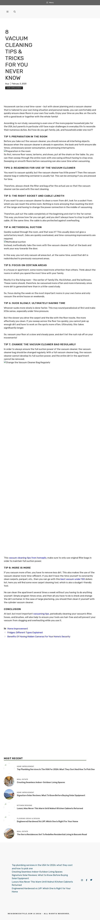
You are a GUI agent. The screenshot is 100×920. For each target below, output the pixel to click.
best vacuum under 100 (73, 579)
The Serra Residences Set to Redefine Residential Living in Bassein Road (52, 834)
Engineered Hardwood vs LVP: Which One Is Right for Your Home (47, 821)
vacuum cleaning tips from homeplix (27, 557)
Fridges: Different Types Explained (25, 632)
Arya (7, 84)
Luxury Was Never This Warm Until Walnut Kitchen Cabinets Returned (50, 808)
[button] (14, 12)
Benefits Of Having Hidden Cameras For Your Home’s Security (38, 636)
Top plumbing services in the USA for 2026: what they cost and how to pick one (56, 769)
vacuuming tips (41, 613)
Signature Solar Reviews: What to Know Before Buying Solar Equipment (51, 795)
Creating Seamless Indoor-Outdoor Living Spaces (41, 782)
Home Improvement (14, 88)
